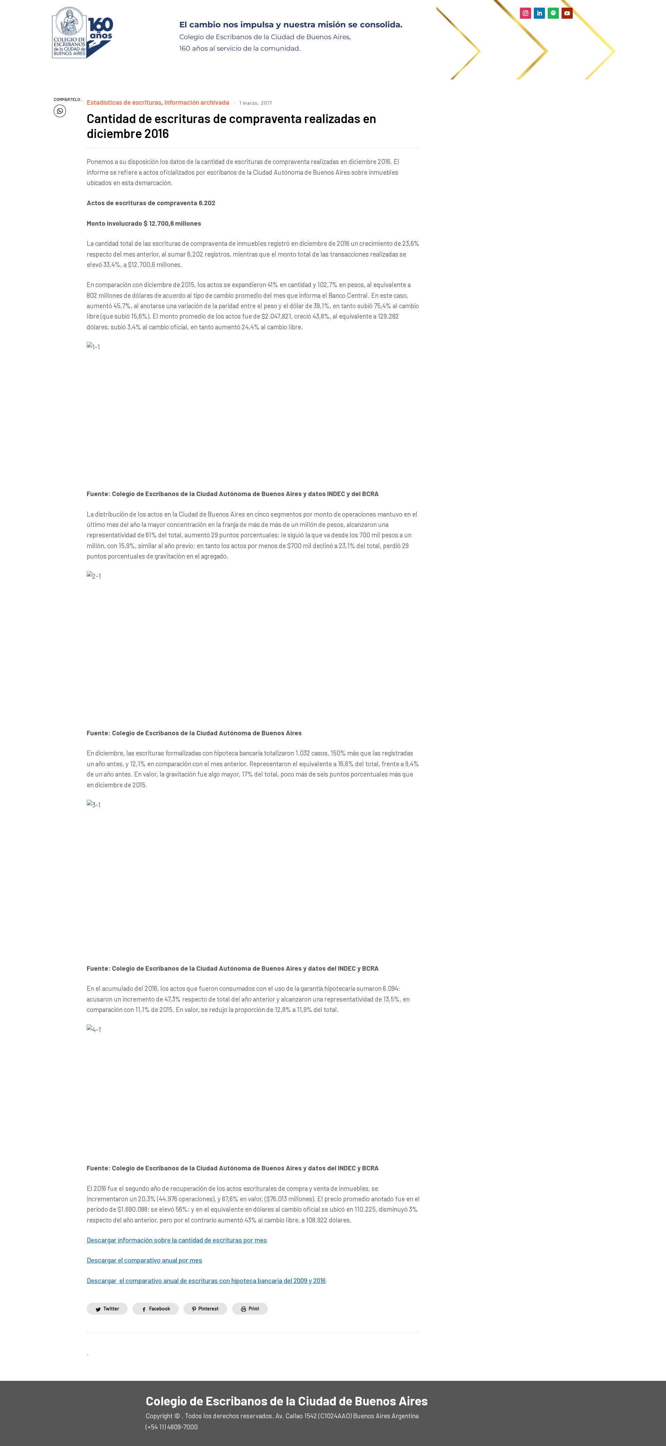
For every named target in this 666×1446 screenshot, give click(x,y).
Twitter (111, 1308)
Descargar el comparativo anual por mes (144, 1260)
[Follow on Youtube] (567, 13)
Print (254, 1308)
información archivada (196, 102)
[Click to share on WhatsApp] (60, 111)
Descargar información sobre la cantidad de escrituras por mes (177, 1240)
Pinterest (208, 1308)
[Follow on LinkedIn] (539, 13)
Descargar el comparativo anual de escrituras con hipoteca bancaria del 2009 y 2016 (206, 1280)
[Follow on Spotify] (553, 13)
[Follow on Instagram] (525, 13)
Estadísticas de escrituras (124, 102)
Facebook (159, 1308)
